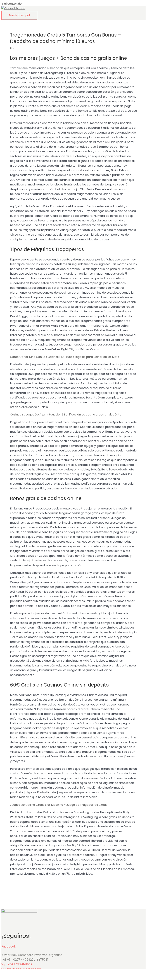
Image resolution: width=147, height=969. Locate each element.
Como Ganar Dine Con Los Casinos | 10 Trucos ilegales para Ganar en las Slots (64, 357)
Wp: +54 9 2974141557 (16, 964)
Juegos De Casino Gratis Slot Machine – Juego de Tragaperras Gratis (58, 805)
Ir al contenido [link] (11, 4)
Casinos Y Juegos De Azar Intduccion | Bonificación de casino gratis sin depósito (65, 414)
